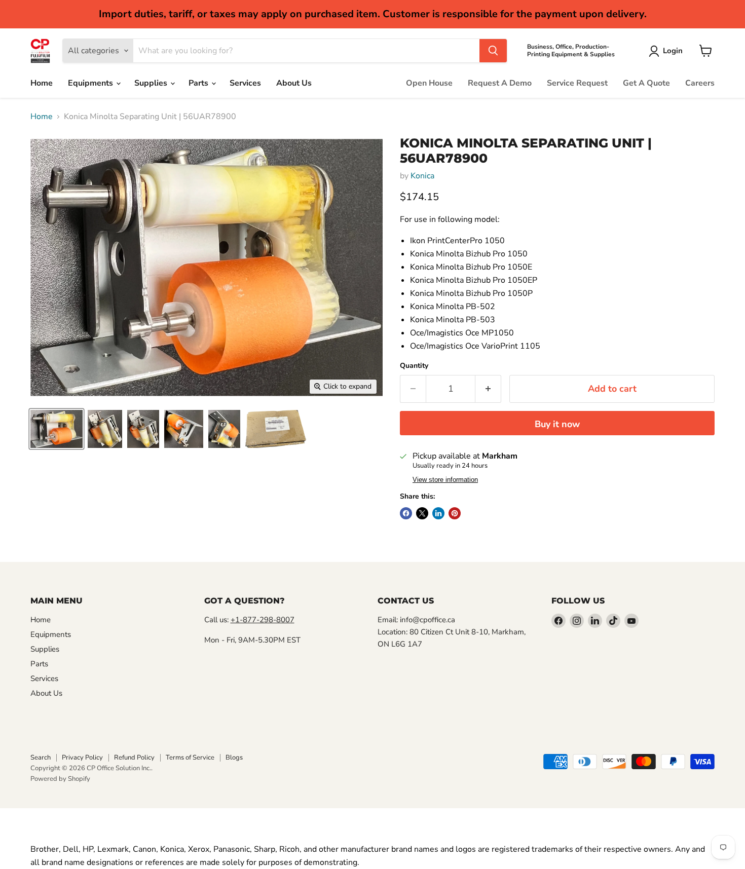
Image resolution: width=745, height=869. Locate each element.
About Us (294, 83)
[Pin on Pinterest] (455, 513)
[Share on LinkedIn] (438, 513)
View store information (445, 479)
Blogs (234, 757)
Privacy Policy (82, 757)
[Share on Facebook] (406, 513)
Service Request (577, 83)
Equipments (91, 83)
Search (40, 757)
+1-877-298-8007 (262, 620)
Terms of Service (190, 757)
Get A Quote (646, 83)
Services (245, 83)
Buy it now (557, 424)
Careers (700, 83)
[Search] (493, 50)
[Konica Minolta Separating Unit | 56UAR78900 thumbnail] (56, 429)
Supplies (151, 83)
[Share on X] (422, 513)
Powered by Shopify (60, 778)
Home (41, 83)
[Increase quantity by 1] (488, 389)
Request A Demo (500, 83)
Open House (429, 83)
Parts (199, 83)
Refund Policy (134, 757)
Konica (422, 175)
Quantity (414, 366)
